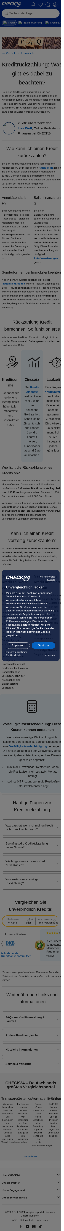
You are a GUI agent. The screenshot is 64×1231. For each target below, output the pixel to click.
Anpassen (18, 645)
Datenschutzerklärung (16, 652)
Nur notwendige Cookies (47, 578)
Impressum (50, 655)
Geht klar (43, 645)
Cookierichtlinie (13, 655)
